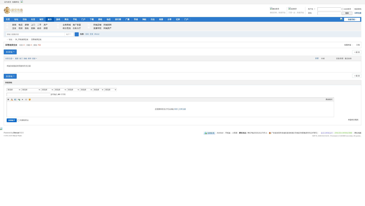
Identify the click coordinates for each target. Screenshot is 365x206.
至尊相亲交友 (36, 39)
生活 (33, 19)
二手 (39, 25)
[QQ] (209, 133)
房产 (46, 25)
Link (19, 99)
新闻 (14, 25)
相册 (161, 19)
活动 (25, 19)
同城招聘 (107, 25)
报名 (27, 28)
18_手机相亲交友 (21, 39)
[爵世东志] (13, 10)
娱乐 (50, 19)
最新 (17, 59)
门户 (83, 19)
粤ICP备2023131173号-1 (257, 133)
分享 (170, 19)
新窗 (317, 58)
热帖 (25, 59)
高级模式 (329, 99)
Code (26, 99)
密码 (310, 13)
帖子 (68, 34)
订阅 (358, 45)
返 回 (358, 52)
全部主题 (8, 59)
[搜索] (77, 34)
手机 (75, 19)
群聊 (27, 25)
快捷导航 (351, 19)
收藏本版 (348, 45)
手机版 (227, 133)
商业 (67, 19)
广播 (127, 19)
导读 (136, 19)
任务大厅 (77, 28)
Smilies (29, 99)
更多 (34, 59)
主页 (8, 19)
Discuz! (16, 133)
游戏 (58, 19)
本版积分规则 (353, 120)
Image (15, 99)
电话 (21, 25)
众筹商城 (67, 25)
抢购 (33, 28)
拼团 (46, 28)
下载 (92, 19)
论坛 (16, 19)
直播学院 (97, 28)
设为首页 (7, 2)
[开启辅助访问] (360, 2)
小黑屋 (234, 133)
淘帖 (144, 19)
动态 (109, 19)
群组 (100, 19)
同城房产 (107, 28)
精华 (29, 59)
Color (11, 99)
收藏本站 (15, 2)
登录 (176, 109)
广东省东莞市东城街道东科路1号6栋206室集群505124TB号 (294, 133)
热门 (21, 59)
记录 (178, 19)
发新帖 (9, 52)
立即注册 (357, 13)
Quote (22, 99)
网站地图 (357, 133)
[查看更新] (39, 59)
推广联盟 (77, 25)
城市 (41, 19)
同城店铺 (97, 25)
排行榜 (118, 19)
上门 (33, 25)
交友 (14, 28)
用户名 (310, 9)
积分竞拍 (67, 28)
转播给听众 (24, 120)
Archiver (220, 133)
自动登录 (347, 9)
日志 (153, 19)
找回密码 (357, 9)
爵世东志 (5, 39)
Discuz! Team (17, 135)
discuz (96, 34)
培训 (21, 28)
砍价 (39, 28)
